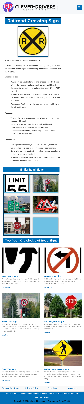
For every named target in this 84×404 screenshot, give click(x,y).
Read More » (6, 287)
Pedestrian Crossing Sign (56, 369)
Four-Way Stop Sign (54, 321)
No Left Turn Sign (52, 276)
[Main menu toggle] (79, 7)
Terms (5, 388)
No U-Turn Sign (9, 321)
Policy (35, 388)
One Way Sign (9, 369)
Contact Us (73, 388)
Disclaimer (52, 388)
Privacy (29, 388)
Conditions (14, 388)
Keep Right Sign (10, 276)
